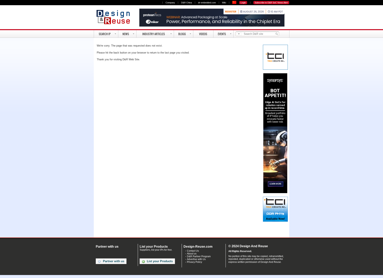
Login (243, 2)
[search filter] (239, 34)
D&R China (186, 2)
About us (191, 253)
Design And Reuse (115, 17)
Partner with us (113, 261)
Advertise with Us (196, 259)
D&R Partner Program (199, 256)
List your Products (160, 261)
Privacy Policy (194, 262)
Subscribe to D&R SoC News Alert (271, 2)
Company (170, 2)
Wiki (224, 2)
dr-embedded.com (207, 2)
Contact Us (193, 250)
